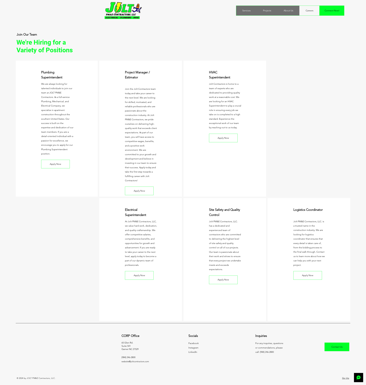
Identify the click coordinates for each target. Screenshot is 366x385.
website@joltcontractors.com (135, 361)
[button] (55, 164)
